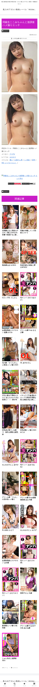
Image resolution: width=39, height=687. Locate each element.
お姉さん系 (18, 160)
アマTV (12, 154)
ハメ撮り (27, 160)
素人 (11, 160)
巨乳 (33, 160)
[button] (35, 415)
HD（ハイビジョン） (9, 163)
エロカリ (6, 31)
